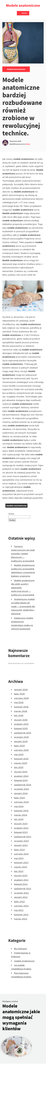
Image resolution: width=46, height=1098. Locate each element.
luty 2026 (18, 715)
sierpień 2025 (21, 741)
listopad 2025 (21, 728)
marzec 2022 (20, 918)
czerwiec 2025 (21, 750)
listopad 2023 (21, 832)
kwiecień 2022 (21, 914)
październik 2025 (22, 732)
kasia (28, 144)
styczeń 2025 (20, 771)
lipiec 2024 (19, 797)
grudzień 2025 (21, 724)
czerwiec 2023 (21, 854)
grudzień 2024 (21, 776)
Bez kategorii (20, 948)
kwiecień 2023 (21, 862)
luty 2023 (18, 871)
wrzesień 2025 (21, 737)
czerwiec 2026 (21, 698)
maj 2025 (18, 754)
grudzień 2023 (21, 828)
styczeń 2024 (20, 823)
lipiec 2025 (19, 745)
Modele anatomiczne (23, 5)
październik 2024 (22, 784)
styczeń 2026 (20, 719)
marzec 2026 (20, 711)
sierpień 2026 (21, 689)
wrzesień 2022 (21, 893)
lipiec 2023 (19, 849)
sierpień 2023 (21, 845)
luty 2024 (18, 819)
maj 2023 (18, 858)
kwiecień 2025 (21, 758)
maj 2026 (18, 702)
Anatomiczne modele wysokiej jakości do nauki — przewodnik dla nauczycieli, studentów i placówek (23, 606)
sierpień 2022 (21, 897)
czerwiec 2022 (21, 905)
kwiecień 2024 (21, 810)
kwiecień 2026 (21, 706)
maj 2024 (18, 806)
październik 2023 (22, 836)
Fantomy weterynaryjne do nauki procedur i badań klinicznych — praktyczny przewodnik (23, 553)
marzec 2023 (20, 867)
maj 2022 (18, 910)
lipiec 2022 (19, 901)
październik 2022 (22, 888)
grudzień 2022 (21, 880)
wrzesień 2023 (21, 841)
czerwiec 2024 (21, 802)
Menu (24, 13)
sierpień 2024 (21, 793)
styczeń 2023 (20, 875)
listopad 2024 (21, 780)
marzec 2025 (20, 763)
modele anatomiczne (16, 69)
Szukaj (11, 513)
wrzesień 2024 (21, 789)
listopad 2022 (21, 884)
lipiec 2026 (19, 693)
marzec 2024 (20, 815)
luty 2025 (18, 767)
